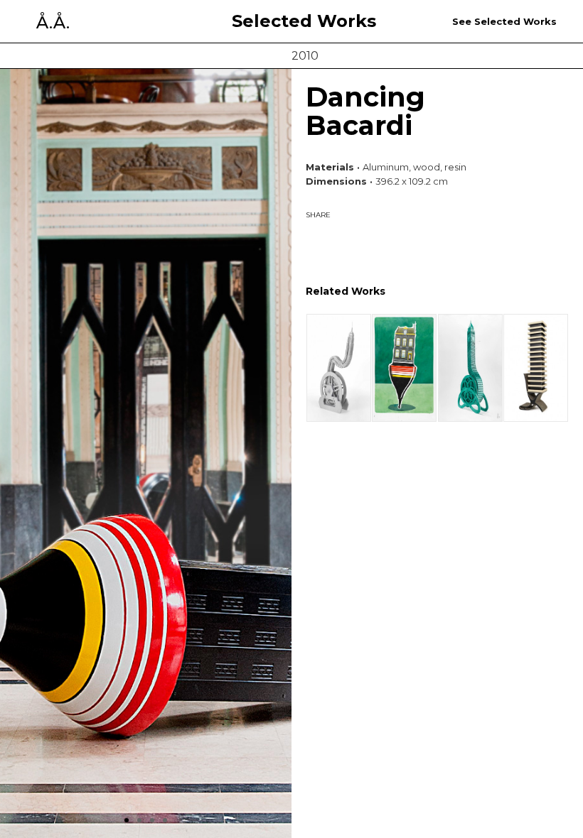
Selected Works (304, 21)
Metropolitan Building (470, 368)
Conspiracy (535, 367)
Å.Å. (53, 22)
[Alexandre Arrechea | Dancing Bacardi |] (330, 240)
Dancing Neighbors (403, 368)
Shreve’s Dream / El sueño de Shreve (338, 367)
